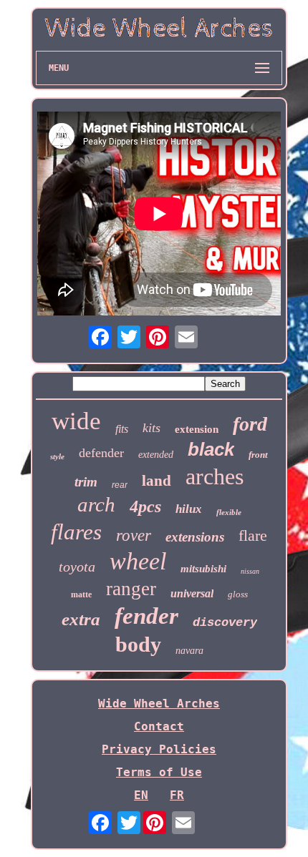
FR (177, 795)
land (156, 480)
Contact (159, 726)
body (138, 644)
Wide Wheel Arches (159, 703)
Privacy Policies (159, 749)
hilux (188, 509)
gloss (238, 594)
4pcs (145, 506)
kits (151, 428)
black (211, 449)
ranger (131, 588)
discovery (225, 623)
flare (253, 535)
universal (191, 593)
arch (96, 504)
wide (76, 421)
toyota (77, 566)
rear (119, 485)
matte (81, 594)
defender (101, 453)
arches (215, 476)
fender (146, 616)
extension (196, 429)
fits (121, 429)
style (57, 456)
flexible (228, 512)
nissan (250, 571)
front (258, 454)
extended (155, 454)
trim (85, 481)
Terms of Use (159, 772)
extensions (194, 536)
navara (189, 650)
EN (141, 795)
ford (250, 424)
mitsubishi (203, 568)
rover (133, 535)
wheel (138, 561)
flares (76, 531)
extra (81, 619)
